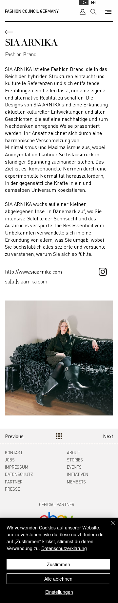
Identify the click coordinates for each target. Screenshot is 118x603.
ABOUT (73, 452)
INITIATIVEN (77, 474)
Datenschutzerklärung (64, 548)
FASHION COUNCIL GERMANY (32, 11)
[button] (108, 12)
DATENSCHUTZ (19, 474)
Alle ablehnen (58, 578)
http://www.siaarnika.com (33, 271)
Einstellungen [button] (59, 592)
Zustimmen (58, 564)
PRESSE (12, 489)
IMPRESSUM (16, 467)
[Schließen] (109, 527)
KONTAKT (14, 452)
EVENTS (74, 467)
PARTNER (14, 481)
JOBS (10, 459)
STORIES (75, 459)
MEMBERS (76, 481)
